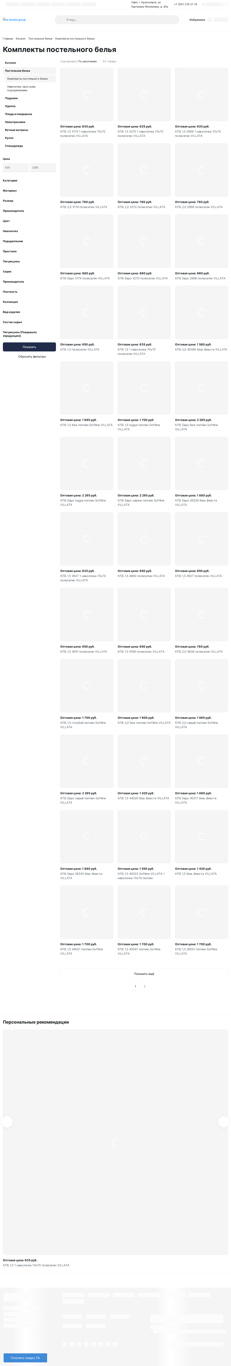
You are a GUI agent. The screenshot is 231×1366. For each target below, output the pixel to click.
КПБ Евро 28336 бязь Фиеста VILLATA (196, 503)
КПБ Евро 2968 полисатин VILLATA (200, 278)
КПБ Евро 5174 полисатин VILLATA (85, 278)
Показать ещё (144, 974)
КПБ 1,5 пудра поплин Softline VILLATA (139, 427)
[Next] (153, 986)
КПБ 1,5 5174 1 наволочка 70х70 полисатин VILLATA (82, 134)
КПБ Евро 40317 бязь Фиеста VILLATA (195, 800)
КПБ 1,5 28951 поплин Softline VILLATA (196, 951)
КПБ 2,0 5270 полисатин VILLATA (141, 207)
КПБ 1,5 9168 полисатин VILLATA (141, 651)
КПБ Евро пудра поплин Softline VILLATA (83, 503)
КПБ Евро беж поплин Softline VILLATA (196, 427)
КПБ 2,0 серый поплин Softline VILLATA (196, 725)
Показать (29, 347)
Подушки (11, 98)
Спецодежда (14, 146)
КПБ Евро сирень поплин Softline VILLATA (141, 503)
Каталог (21, 38)
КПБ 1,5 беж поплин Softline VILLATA (86, 425)
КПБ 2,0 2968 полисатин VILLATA (199, 207)
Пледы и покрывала (18, 114)
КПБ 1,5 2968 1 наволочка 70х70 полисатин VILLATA (198, 134)
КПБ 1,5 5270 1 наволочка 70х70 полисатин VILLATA (140, 134)
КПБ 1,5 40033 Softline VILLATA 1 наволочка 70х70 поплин (141, 876)
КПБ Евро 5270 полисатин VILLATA (143, 278)
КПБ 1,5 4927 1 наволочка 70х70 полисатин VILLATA (83, 578)
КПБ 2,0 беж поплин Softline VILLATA (144, 723)
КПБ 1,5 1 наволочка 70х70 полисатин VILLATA (137, 352)
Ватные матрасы (16, 130)
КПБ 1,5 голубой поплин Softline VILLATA (83, 725)
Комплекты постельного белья (27, 78)
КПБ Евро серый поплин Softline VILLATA (83, 800)
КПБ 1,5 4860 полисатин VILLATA (141, 576)
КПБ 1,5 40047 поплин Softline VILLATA (139, 951)
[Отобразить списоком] (226, 61)
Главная (8, 38)
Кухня (9, 138)
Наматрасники (15, 122)
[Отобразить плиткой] (222, 61)
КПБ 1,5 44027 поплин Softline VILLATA (81, 951)
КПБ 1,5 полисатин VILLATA (79, 349)
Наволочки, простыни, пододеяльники (21, 88)
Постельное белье (41, 38)
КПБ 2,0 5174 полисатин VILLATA (83, 207)
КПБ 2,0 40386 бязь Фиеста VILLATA (201, 349)
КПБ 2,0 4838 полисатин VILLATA (199, 651)
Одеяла (10, 106)
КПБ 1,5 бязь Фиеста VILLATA (196, 874)
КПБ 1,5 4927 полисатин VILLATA (198, 576)
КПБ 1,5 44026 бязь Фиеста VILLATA (143, 798)
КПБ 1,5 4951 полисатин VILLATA (83, 651)
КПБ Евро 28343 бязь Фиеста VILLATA (81, 876)
